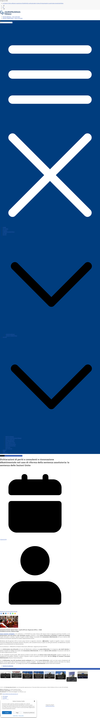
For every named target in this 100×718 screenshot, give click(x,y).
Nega (17, 712)
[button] (34, 701)
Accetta (7, 712)
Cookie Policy (15, 715)
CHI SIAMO (5, 229)
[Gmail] (8, 613)
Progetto (5, 230)
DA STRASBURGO (9, 441)
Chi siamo (5, 696)
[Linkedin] (6, 613)
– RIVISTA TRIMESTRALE (11, 336)
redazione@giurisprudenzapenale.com (10, 694)
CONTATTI (5, 453)
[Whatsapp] (13, 613)
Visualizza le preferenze (28, 712)
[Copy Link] (15, 613)
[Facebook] (1, 613)
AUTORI (5, 233)
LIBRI (4, 451)
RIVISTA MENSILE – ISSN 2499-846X (11, 17)
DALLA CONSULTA (9, 439)
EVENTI (4, 450)
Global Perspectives (10, 445)
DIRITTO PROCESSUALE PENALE (13, 438)
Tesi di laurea (8, 448)
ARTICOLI (2, 456)
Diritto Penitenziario (10, 444)
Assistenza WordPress (50, 706)
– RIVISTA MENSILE (10, 334)
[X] (3, 613)
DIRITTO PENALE (9, 436)
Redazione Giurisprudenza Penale (8, 611)
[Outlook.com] (10, 613)
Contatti (5, 698)
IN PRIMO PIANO (18, 456)
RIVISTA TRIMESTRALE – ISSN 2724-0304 (12, 18)
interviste (7, 447)
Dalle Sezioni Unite (10, 442)
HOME (4, 227)
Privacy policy (21, 715)
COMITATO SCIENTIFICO (8, 232)
